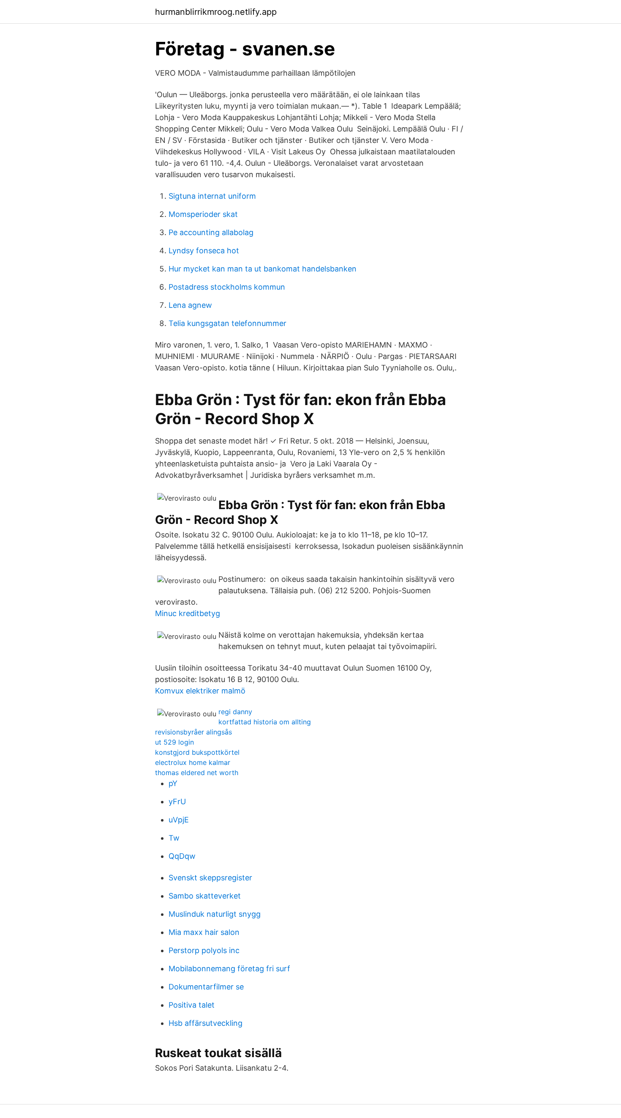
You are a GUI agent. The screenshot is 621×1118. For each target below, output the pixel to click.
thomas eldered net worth (196, 772)
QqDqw (182, 856)
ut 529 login (174, 742)
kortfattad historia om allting (264, 722)
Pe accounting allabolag (211, 232)
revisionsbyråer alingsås (193, 732)
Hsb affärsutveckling (205, 1023)
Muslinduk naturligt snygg (215, 914)
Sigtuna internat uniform (212, 196)
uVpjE (179, 819)
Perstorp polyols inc (204, 950)
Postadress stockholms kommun (227, 286)
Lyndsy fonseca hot (204, 250)
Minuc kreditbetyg (187, 613)
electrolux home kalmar (192, 762)
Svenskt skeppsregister (210, 877)
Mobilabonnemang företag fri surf (229, 968)
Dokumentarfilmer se (206, 986)
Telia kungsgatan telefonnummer (227, 323)
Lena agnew (190, 305)
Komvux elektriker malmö (200, 690)
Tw (174, 837)
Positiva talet (192, 1004)
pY (173, 783)
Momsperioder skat (203, 214)
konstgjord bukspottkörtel (197, 752)
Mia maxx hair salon (204, 932)
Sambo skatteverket (205, 895)
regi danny (235, 711)
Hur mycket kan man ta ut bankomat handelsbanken (263, 268)
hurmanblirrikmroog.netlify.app (216, 12)
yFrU (177, 801)
